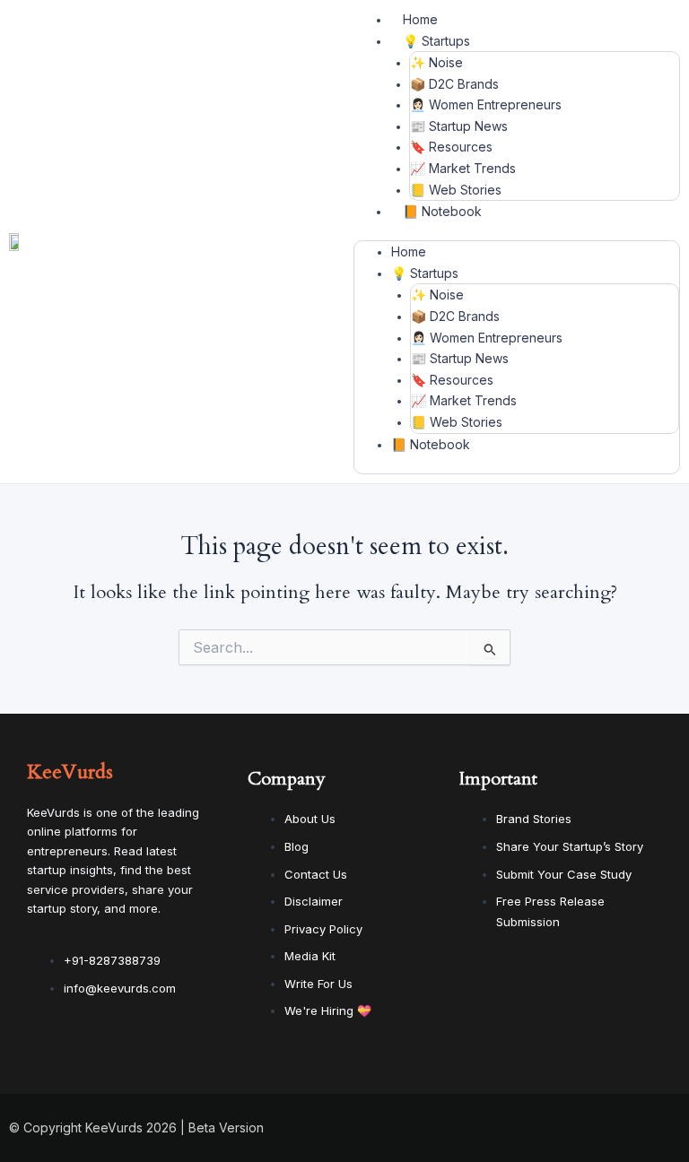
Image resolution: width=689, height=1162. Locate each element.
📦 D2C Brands (454, 83)
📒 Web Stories (455, 189)
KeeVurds (70, 771)
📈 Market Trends (463, 168)
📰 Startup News (459, 126)
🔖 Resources (451, 146)
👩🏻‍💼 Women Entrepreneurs (486, 104)
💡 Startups (436, 40)
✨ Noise (436, 62)
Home (420, 19)
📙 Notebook (442, 211)
